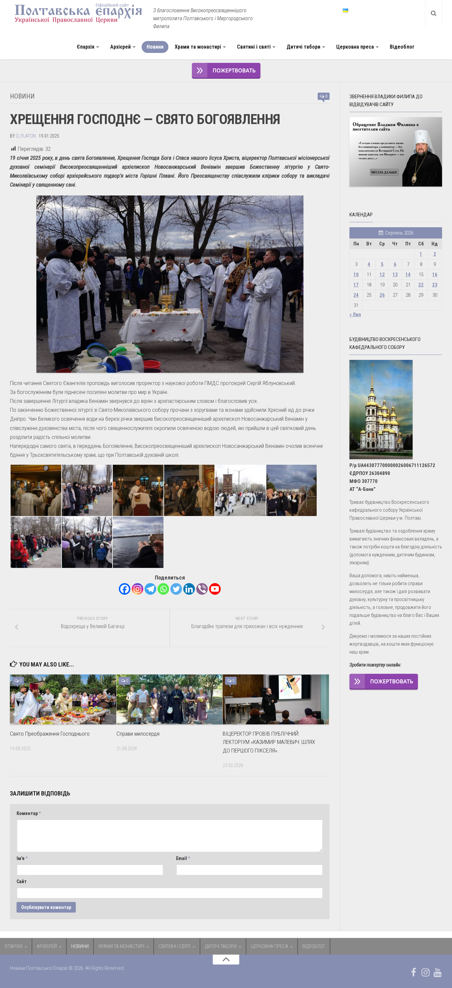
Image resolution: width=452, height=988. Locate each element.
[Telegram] (150, 589)
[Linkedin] (189, 589)
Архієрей (120, 47)
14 (408, 275)
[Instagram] (137, 589)
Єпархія (85, 47)
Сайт (22, 881)
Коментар (29, 813)
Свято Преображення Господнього (50, 733)
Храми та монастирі (198, 47)
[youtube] (437, 972)
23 (434, 285)
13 (395, 275)
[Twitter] (176, 589)
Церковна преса (355, 47)
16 (434, 275)
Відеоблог (402, 47)
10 (356, 275)
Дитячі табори (303, 47)
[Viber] (202, 589)
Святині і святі (254, 47)
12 (382, 275)
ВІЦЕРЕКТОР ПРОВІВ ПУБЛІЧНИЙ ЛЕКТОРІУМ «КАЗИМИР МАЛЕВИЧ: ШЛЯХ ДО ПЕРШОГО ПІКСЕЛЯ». (269, 742)
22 (421, 285)
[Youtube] (215, 589)
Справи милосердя (137, 733)
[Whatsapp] (163, 589)
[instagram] (425, 972)
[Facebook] (124, 589)
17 (356, 285)
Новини (155, 47)
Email (183, 858)
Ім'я (22, 858)
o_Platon (26, 136)
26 (382, 295)
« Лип (355, 315)
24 (356, 295)
